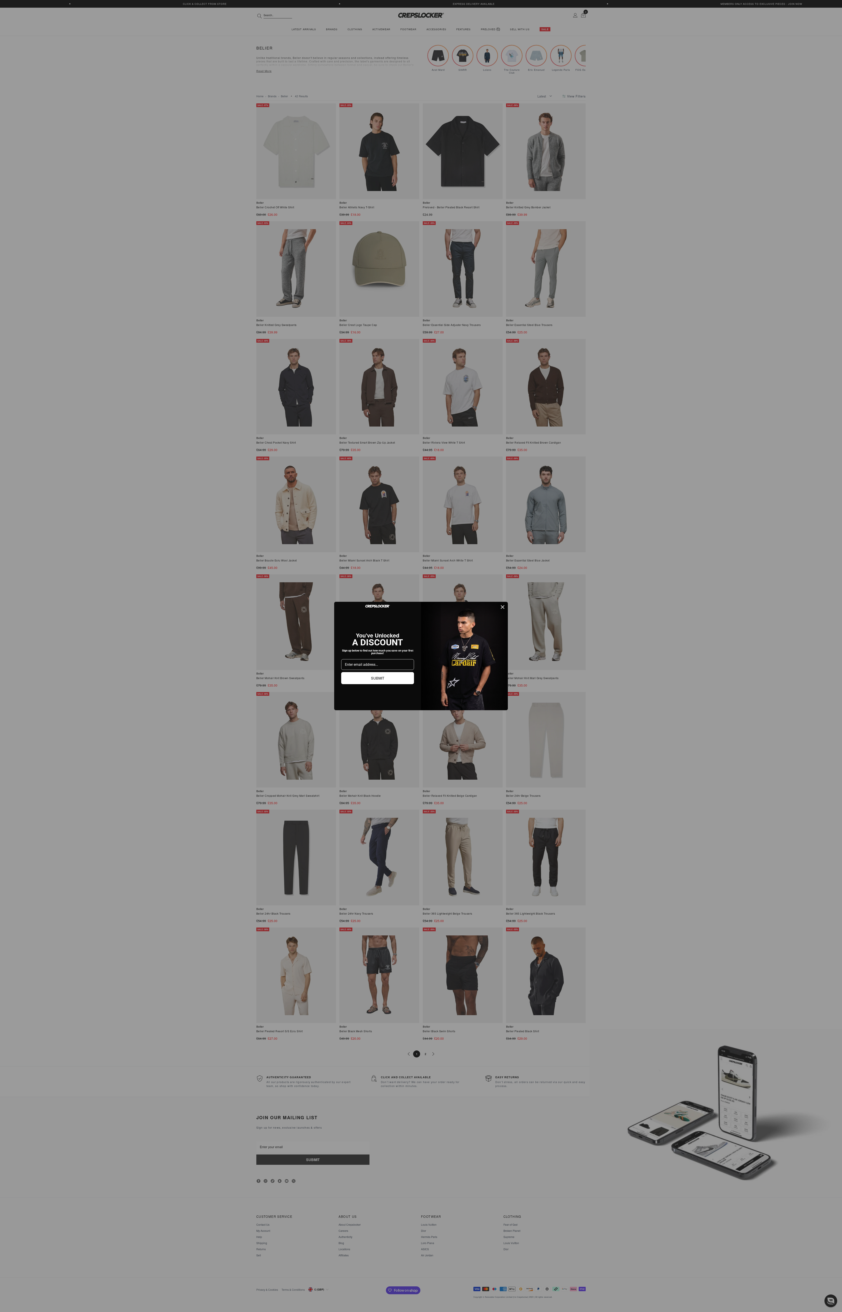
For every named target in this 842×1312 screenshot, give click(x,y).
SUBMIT (377, 678)
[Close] (502, 607)
